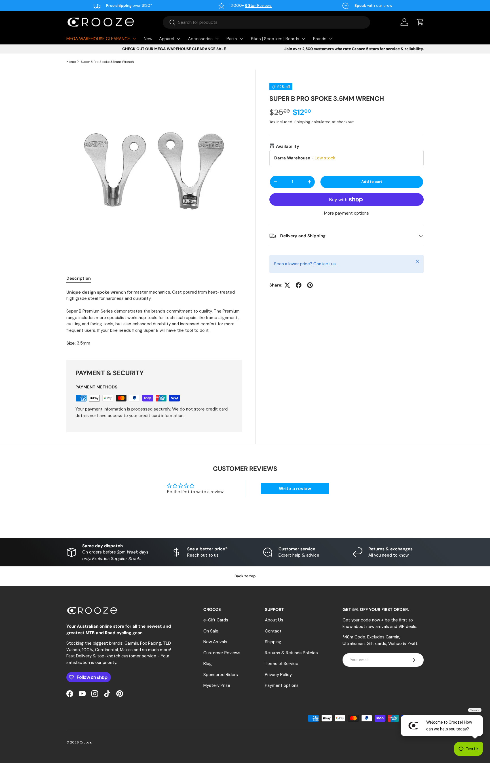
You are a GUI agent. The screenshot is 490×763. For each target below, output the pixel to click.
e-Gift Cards (215, 620)
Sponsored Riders (220, 674)
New (148, 39)
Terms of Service (281, 663)
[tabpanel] (154, 318)
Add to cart (371, 181)
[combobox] (266, 22)
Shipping (302, 121)
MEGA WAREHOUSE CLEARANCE (98, 39)
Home (71, 62)
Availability (287, 146)
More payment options (346, 213)
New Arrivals (215, 642)
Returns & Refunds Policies (291, 653)
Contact (273, 631)
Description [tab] (78, 278)
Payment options (282, 685)
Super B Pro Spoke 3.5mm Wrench (107, 62)
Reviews (258, 5)
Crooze (85, 742)
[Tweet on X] (287, 285)
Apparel (166, 39)
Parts (232, 39)
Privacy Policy (278, 674)
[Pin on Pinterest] (310, 285)
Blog (207, 663)
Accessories (200, 39)
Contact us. (325, 264)
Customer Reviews (221, 653)
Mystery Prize (216, 685)
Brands (319, 39)
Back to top (245, 576)
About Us (274, 620)
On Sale (210, 631)
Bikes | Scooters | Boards (275, 39)
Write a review (295, 488)
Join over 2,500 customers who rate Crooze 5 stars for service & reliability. (354, 48)
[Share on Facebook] (298, 285)
